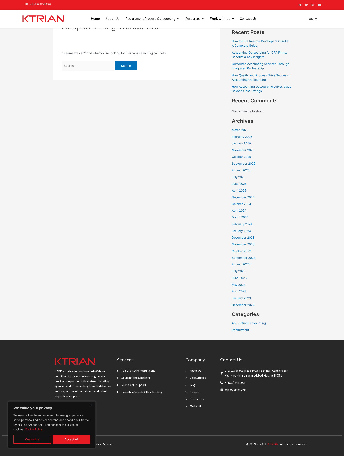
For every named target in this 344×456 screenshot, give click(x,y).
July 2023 (239, 271)
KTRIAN (272, 444)
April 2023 (239, 291)
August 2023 (241, 264)
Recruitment (240, 330)
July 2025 (238, 177)
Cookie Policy (34, 429)
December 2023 (243, 237)
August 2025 (241, 170)
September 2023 (244, 258)
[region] (52, 424)
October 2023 (241, 251)
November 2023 (243, 244)
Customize (32, 439)
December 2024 (243, 197)
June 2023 (239, 278)
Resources (192, 18)
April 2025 (239, 190)
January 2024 (241, 231)
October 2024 (241, 204)
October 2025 (241, 157)
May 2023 (239, 285)
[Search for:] (88, 66)
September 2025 (243, 163)
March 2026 (240, 130)
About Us (112, 18)
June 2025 (239, 184)
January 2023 (241, 298)
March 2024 (240, 217)
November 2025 (243, 150)
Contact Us (248, 18)
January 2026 (241, 143)
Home (95, 18)
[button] (152, 19)
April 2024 (239, 210)
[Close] (91, 404)
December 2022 (243, 305)
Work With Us (220, 18)
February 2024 (242, 224)
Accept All (71, 439)
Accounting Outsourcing (249, 323)
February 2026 (242, 137)
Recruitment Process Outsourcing (150, 18)
